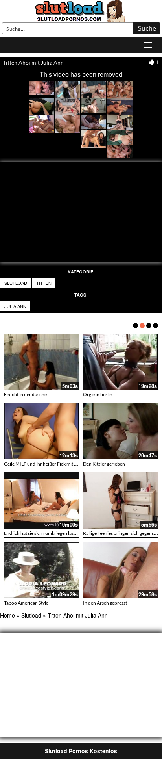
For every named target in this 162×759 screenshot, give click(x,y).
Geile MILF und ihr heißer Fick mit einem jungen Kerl (57, 464)
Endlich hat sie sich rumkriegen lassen (42, 533)
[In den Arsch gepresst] (120, 570)
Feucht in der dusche (25, 394)
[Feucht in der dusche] (41, 362)
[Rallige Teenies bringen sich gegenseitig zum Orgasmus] (120, 500)
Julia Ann (15, 306)
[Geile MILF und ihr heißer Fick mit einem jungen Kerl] (41, 431)
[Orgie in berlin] (120, 362)
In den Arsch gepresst (105, 603)
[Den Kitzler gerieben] (120, 431)
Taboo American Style (26, 603)
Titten (44, 283)
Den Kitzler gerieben (104, 464)
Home (7, 615)
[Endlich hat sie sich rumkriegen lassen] (41, 500)
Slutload (15, 283)
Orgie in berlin (97, 394)
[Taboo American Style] (41, 570)
